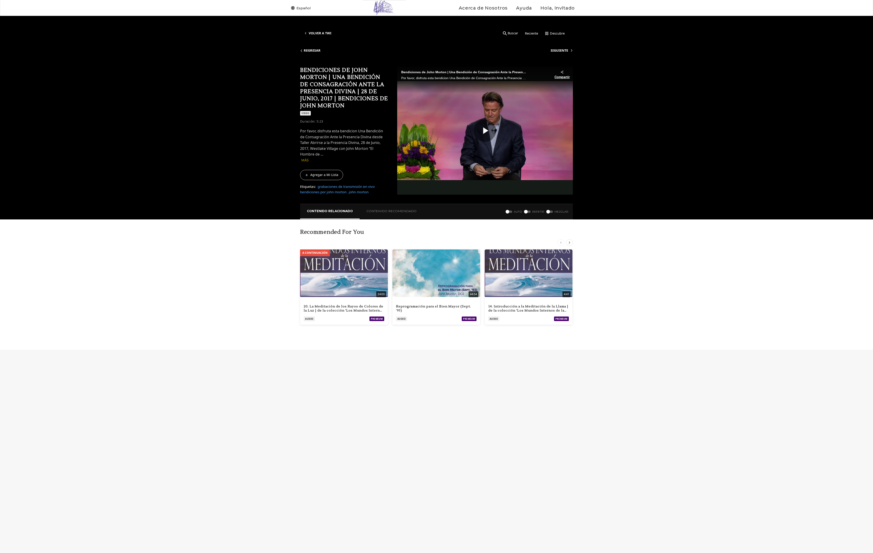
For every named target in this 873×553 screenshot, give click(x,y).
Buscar (513, 33)
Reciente (531, 33)
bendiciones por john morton (323, 192)
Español (303, 8)
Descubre (557, 33)
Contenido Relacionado (330, 211)
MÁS (305, 160)
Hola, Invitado (557, 8)
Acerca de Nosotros (483, 8)
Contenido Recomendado (391, 211)
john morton (359, 192)
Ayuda (524, 8)
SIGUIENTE (559, 50)
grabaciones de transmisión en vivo (346, 186)
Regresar (312, 50)
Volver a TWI (320, 33)
